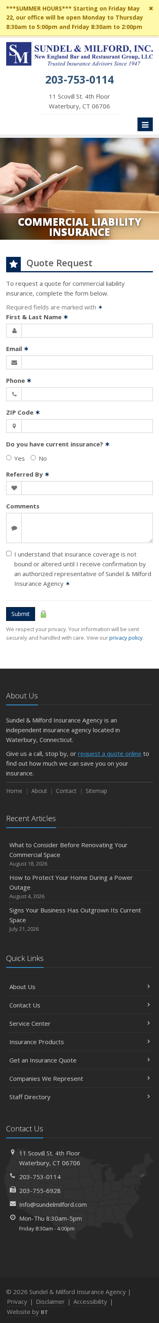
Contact (66, 791)
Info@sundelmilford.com (53, 1204)
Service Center (30, 1023)
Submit (20, 614)
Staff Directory (30, 1097)
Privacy (17, 1301)
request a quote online (109, 753)
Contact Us (24, 1005)
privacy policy (126, 637)
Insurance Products (36, 1042)
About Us (22, 987)
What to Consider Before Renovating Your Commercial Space (68, 854)
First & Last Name (37, 317)
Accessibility (90, 1301)
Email (17, 349)
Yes (19, 458)
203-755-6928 (40, 1190)
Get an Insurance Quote (43, 1060)
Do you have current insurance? (58, 444)
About (39, 791)
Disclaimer (50, 1301)
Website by (27, 1312)
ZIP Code (23, 412)
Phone (19, 380)
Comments (23, 506)
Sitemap (96, 791)
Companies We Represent (46, 1078)
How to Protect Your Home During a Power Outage (71, 886)
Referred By (28, 474)
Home (14, 791)
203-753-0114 (40, 1177)
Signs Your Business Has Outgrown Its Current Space (75, 919)
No (43, 458)
